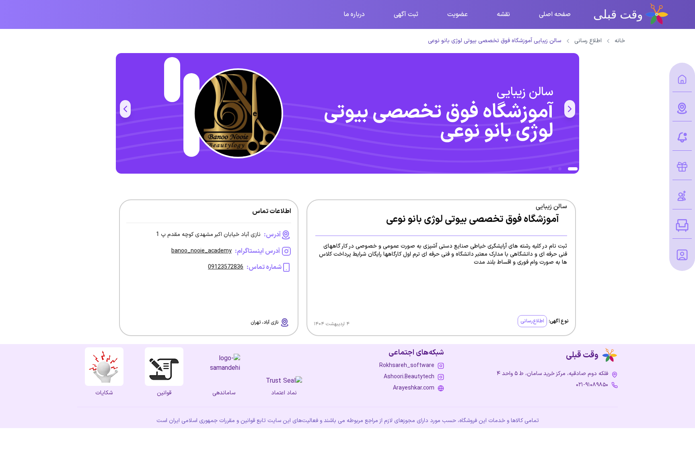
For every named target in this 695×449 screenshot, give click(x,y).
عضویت (457, 14)
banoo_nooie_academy (201, 251)
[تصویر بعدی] (125, 109)
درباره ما (354, 14)
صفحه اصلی (555, 14)
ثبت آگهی (406, 14)
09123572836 (225, 267)
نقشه (503, 14)
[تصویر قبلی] (569, 109)
